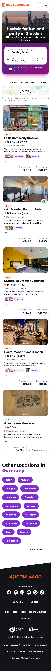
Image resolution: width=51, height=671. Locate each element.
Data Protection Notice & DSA (17, 645)
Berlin (8, 479)
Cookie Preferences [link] (30, 658)
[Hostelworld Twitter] (16, 592)
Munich (25, 479)
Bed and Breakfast (13, 420)
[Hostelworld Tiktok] (42, 592)
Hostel (8, 135)
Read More (25, 100)
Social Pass (25, 618)
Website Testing (36, 651)
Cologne (10, 488)
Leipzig (24, 532)
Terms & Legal (40, 645)
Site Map (16, 658)
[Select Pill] (39, 5)
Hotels (23, 612)
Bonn (8, 532)
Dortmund (31, 523)
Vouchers (22, 651)
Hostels (15, 612)
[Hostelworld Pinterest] (35, 592)
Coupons (11, 651)
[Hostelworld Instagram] (22, 592)
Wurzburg (11, 523)
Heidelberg (11, 540)
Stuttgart (30, 514)
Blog (7, 612)
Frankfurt (29, 497)
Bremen (31, 506)
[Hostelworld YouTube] (29, 592)
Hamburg (10, 497)
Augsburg (11, 514)
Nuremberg (11, 506)
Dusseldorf (30, 488)
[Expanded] (6, 82)
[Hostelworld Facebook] (9, 592)
